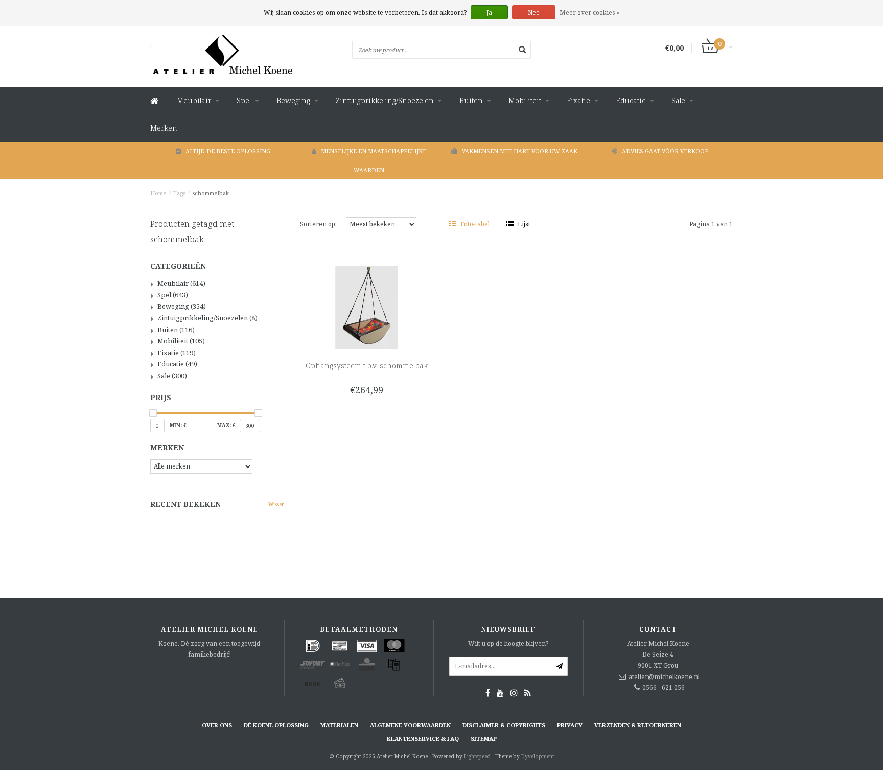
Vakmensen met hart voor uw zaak (519, 151)
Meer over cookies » (590, 12)
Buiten (471, 100)
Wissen (276, 504)
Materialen (339, 725)
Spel (244, 100)
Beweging (293, 100)
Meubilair (194, 100)
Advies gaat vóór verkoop (665, 151)
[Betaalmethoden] (313, 646)
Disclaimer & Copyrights (503, 725)
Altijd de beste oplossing (227, 151)
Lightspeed (477, 756)
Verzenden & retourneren (637, 725)
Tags (179, 193)
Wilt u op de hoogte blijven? (508, 643)
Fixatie (578, 100)
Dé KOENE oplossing (276, 725)
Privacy (570, 725)
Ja (489, 12)
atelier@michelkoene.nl (664, 676)
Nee (534, 12)
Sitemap (484, 738)
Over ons (217, 725)
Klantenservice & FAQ (423, 738)
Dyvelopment (537, 756)
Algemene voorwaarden (410, 725)
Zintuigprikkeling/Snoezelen (385, 100)
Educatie (631, 100)
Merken (163, 128)
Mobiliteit (524, 100)
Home (158, 193)
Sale (678, 100)
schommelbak (210, 193)
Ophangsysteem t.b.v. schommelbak (367, 365)
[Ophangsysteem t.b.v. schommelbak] (366, 307)
